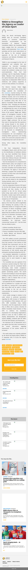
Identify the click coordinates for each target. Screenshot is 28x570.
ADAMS (3, 345)
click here (8, 339)
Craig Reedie (9, 345)
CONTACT (9, 561)
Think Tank (20, 49)
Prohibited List (18, 349)
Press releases (5, 19)
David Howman (6, 488)
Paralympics (11, 349)
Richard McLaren (5, 351)
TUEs (22, 351)
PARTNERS (5, 563)
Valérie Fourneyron (6, 353)
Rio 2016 (12, 351)
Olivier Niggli (5, 349)
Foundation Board (15, 347)
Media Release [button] (10, 30)
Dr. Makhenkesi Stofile (17, 345)
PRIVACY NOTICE (16, 561)
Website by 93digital (6, 566)
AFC (4, 550)
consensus (7, 93)
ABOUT (4, 561)
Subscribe (14, 369)
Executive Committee (6, 347)
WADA (12, 353)
